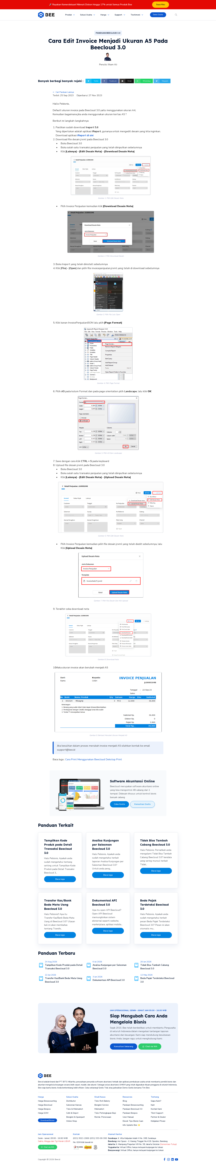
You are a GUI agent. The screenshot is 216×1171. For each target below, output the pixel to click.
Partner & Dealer (158, 1117)
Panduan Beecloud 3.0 (132, 1109)
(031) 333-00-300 (98, 1138)
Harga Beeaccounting (47, 1101)
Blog (125, 1101)
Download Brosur (47, 1120)
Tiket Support (157, 1113)
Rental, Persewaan (102, 1117)
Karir (153, 1105)
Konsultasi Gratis (142, 804)
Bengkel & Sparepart (75, 1117)
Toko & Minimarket (74, 1109)
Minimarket (99, 1109)
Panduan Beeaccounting (133, 1105)
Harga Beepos (44, 1109)
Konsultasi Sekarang (123, 1046)
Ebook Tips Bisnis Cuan (133, 1121)
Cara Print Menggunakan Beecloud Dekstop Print (93, 759)
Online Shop (71, 1121)
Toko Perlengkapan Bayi (105, 1113)
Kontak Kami (156, 1109)
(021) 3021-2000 (81, 1138)
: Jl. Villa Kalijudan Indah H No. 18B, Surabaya (132, 1138)
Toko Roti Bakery (102, 1101)
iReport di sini (85, 135)
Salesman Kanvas (74, 1105)
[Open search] (176, 15)
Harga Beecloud (45, 1105)
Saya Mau (160, 4)
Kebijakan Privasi (158, 1121)
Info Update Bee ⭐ (131, 1125)
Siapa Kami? (156, 1101)
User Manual (128, 1117)
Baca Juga (60, 879)
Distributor (71, 1101)
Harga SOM (43, 1113)
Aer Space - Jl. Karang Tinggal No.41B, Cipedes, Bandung (138, 1141)
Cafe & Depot (72, 1113)
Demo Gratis (158, 14)
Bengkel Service (101, 1105)
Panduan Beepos (130, 1113)
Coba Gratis (119, 804)
